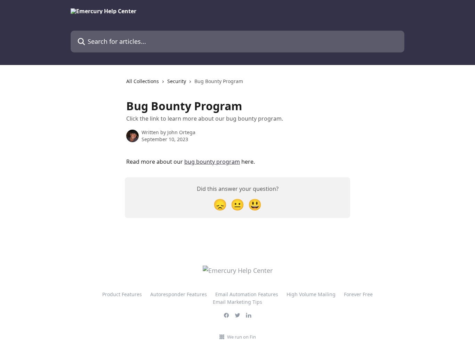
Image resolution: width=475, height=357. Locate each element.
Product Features (122, 294)
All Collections (142, 81)
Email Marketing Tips (237, 302)
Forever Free (358, 294)
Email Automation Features (246, 294)
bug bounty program (212, 161)
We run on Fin (241, 337)
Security (176, 81)
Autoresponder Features (178, 294)
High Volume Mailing (311, 294)
